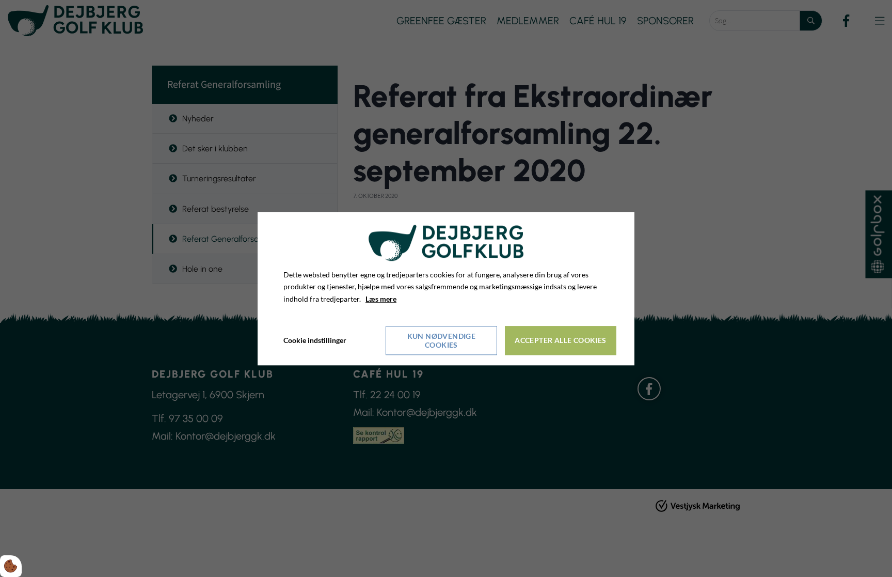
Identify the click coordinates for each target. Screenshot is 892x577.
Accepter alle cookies (560, 340)
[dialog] (446, 288)
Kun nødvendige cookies (441, 340)
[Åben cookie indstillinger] (11, 566)
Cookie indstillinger (314, 340)
